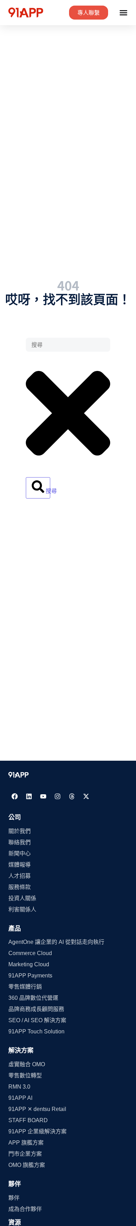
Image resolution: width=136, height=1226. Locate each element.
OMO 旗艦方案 (26, 1165)
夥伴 (14, 1198)
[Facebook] (14, 796)
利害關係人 (22, 909)
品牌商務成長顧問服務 (36, 1009)
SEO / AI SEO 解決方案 (37, 1020)
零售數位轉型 (25, 1075)
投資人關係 (22, 898)
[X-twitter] (86, 796)
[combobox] (68, 345)
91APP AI (20, 1098)
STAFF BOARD (28, 1120)
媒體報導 (19, 865)
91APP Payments (30, 975)
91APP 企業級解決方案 (37, 1131)
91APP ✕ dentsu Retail (37, 1109)
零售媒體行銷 (25, 987)
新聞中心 (19, 853)
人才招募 (19, 876)
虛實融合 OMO (26, 1064)
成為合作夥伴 (25, 1209)
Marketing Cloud (28, 964)
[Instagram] (57, 796)
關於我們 (19, 831)
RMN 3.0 (19, 1087)
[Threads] (72, 796)
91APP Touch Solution (36, 1031)
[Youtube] (43, 796)
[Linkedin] (29, 796)
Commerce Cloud (30, 953)
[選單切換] (123, 12)
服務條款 (19, 887)
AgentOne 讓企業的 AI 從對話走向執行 (56, 942)
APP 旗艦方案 (26, 1143)
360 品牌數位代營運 (33, 998)
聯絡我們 (19, 842)
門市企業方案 (25, 1154)
